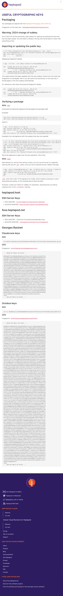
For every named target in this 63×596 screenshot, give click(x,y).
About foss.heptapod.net (10, 581)
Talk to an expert (8, 534)
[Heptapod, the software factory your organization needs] (11, 4)
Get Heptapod (7, 557)
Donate (5, 560)
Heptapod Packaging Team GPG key (38, 24)
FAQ (4, 569)
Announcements (8, 554)
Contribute (6, 563)
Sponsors (6, 566)
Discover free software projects (13, 584)
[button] (61, 2)
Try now (7, 515)
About (5, 545)
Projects (5, 548)
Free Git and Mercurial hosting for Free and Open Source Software (23, 586)
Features (7, 512)
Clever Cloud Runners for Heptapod (17, 520)
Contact (5, 572)
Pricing (5, 531)
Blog (4, 551)
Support (5, 537)
